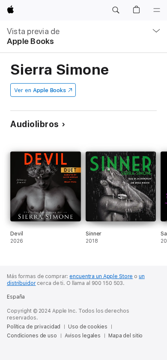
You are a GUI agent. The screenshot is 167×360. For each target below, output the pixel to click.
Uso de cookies (87, 327)
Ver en (40, 90)
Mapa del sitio (125, 336)
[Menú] (156, 10)
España (16, 297)
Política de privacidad (33, 327)
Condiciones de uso (32, 336)
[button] (115, 10)
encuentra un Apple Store (101, 276)
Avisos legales (83, 336)
